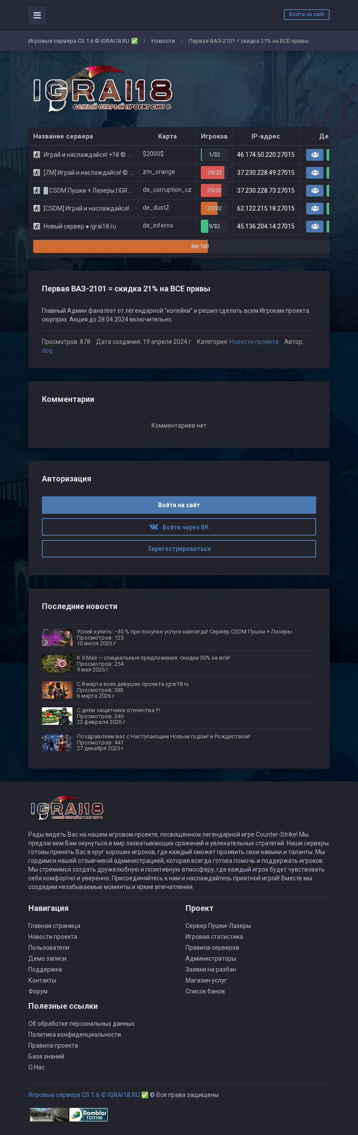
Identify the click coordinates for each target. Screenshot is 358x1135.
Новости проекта (254, 341)
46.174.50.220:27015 (266, 154)
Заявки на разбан (211, 969)
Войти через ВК (183, 527)
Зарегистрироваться (179, 548)
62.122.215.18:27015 (266, 208)
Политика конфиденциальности (74, 1034)
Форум (38, 991)
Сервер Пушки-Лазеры (218, 925)
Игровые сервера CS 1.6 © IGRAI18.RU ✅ (83, 41)
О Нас (36, 1067)
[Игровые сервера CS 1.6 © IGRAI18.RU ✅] (101, 89)
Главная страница (54, 925)
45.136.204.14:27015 (266, 226)
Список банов (205, 991)
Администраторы (211, 958)
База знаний (46, 1056)
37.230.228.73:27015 (266, 190)
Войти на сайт (306, 14)
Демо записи (47, 958)
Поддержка (45, 969)
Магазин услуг (206, 980)
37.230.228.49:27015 (266, 172)
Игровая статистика (214, 936)
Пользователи (48, 947)
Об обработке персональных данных (81, 1023)
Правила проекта (53, 1045)
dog (47, 350)
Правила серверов (212, 947)
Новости (163, 41)
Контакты (42, 980)
